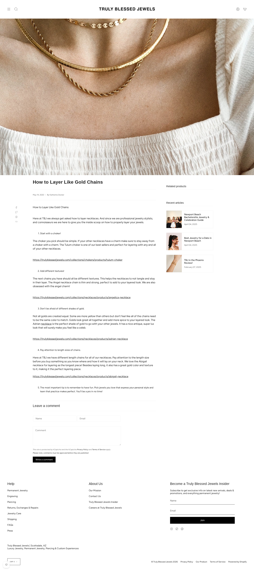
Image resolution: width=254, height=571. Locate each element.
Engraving (12, 496)
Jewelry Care (14, 513)
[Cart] (245, 9)
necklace (46, 323)
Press (10, 530)
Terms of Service (99, 450)
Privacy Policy (82, 450)
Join (202, 520)
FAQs (10, 525)
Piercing (11, 502)
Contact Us (95, 496)
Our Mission (95, 490)
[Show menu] (9, 9)
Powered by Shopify (237, 562)
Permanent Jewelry (17, 490)
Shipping (12, 519)
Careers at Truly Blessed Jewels (105, 507)
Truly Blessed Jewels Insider (103, 502)
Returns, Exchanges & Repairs (22, 507)
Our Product (201, 562)
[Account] (238, 9)
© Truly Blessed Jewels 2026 (164, 562)
